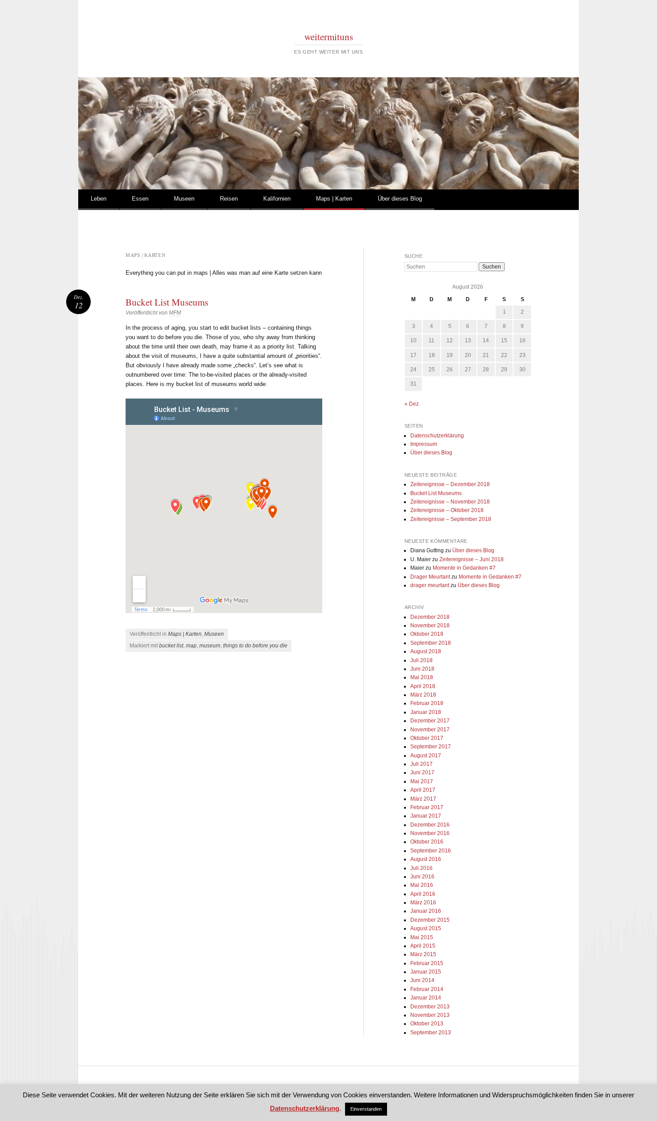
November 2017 (430, 729)
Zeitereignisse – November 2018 (450, 502)
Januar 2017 (425, 816)
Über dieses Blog (400, 198)
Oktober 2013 (426, 1023)
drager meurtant (429, 585)
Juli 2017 (421, 764)
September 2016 (430, 851)
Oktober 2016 (426, 842)
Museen (184, 198)
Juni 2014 (422, 980)
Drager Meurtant (430, 577)
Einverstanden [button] (366, 1109)
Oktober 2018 (426, 634)
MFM (175, 313)
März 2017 (423, 799)
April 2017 (422, 790)
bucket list (171, 645)
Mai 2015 (421, 937)
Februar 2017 (426, 807)
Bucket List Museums (167, 302)
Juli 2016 (421, 868)
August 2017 (425, 755)
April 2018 (422, 686)
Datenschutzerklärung (437, 435)
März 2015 (423, 954)
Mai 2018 (421, 677)
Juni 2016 (422, 876)
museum (209, 645)
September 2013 (430, 1032)
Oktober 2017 (426, 738)
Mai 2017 (421, 781)
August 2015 (425, 928)
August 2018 (425, 651)
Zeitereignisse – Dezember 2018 (450, 484)
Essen (140, 198)
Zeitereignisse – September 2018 (450, 519)
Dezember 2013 (430, 1006)
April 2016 (422, 894)
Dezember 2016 (430, 825)
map (191, 645)
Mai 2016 (421, 885)
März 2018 (423, 695)
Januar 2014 (425, 998)
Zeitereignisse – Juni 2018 (471, 559)
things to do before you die (255, 645)
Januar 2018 (425, 712)
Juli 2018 (421, 660)
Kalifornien (277, 198)
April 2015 (422, 946)
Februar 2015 (426, 963)
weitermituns (328, 36)
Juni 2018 (422, 669)
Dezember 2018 (430, 617)
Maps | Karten (334, 198)
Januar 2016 (425, 911)
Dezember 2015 (430, 920)
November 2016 (430, 833)
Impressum (423, 444)
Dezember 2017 (430, 721)
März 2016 (423, 902)
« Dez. (412, 404)
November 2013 (430, 1015)
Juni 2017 (422, 772)
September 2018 (430, 643)
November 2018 (430, 625)
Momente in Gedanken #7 (464, 568)
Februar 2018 (426, 703)
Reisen (229, 198)
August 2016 (425, 859)
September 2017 (430, 746)
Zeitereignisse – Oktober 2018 (447, 510)
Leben (98, 198)
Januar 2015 (425, 972)
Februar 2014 (426, 989)
